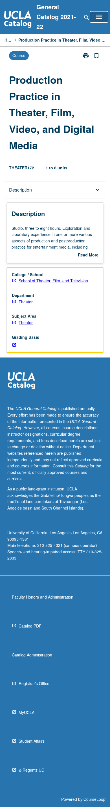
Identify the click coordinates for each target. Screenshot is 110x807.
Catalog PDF (30, 626)
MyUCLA (26, 712)
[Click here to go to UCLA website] (21, 381)
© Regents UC (31, 770)
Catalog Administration (32, 655)
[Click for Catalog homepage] (18, 19)
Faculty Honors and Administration (42, 597)
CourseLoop (94, 799)
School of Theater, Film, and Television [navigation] (53, 280)
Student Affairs (32, 741)
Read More (88, 255)
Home (9, 40)
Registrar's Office (34, 683)
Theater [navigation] (26, 301)
